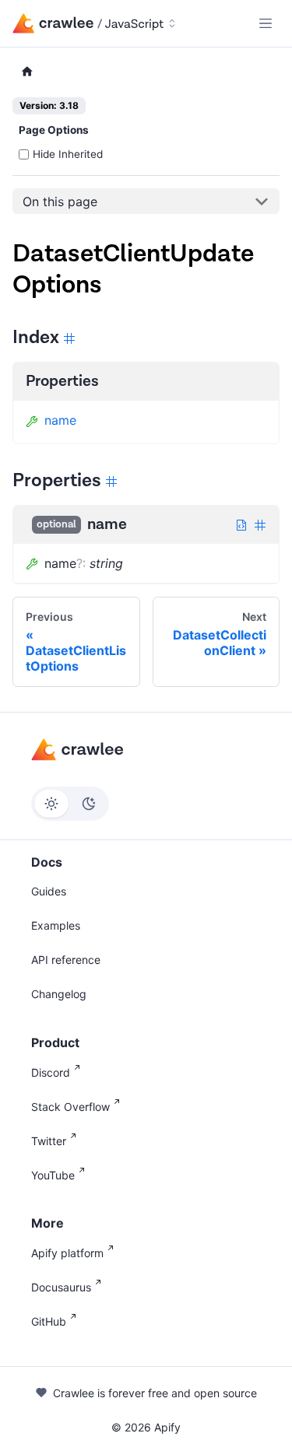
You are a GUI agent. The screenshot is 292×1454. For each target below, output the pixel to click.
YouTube (53, 1175)
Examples (55, 925)
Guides (48, 891)
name (60, 420)
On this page (60, 201)
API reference (65, 959)
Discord (50, 1072)
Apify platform (67, 1253)
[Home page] (27, 72)
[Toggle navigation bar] (266, 23)
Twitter (48, 1140)
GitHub (48, 1321)
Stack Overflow (70, 1106)
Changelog (58, 993)
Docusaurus (61, 1287)
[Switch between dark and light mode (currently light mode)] (70, 804)
